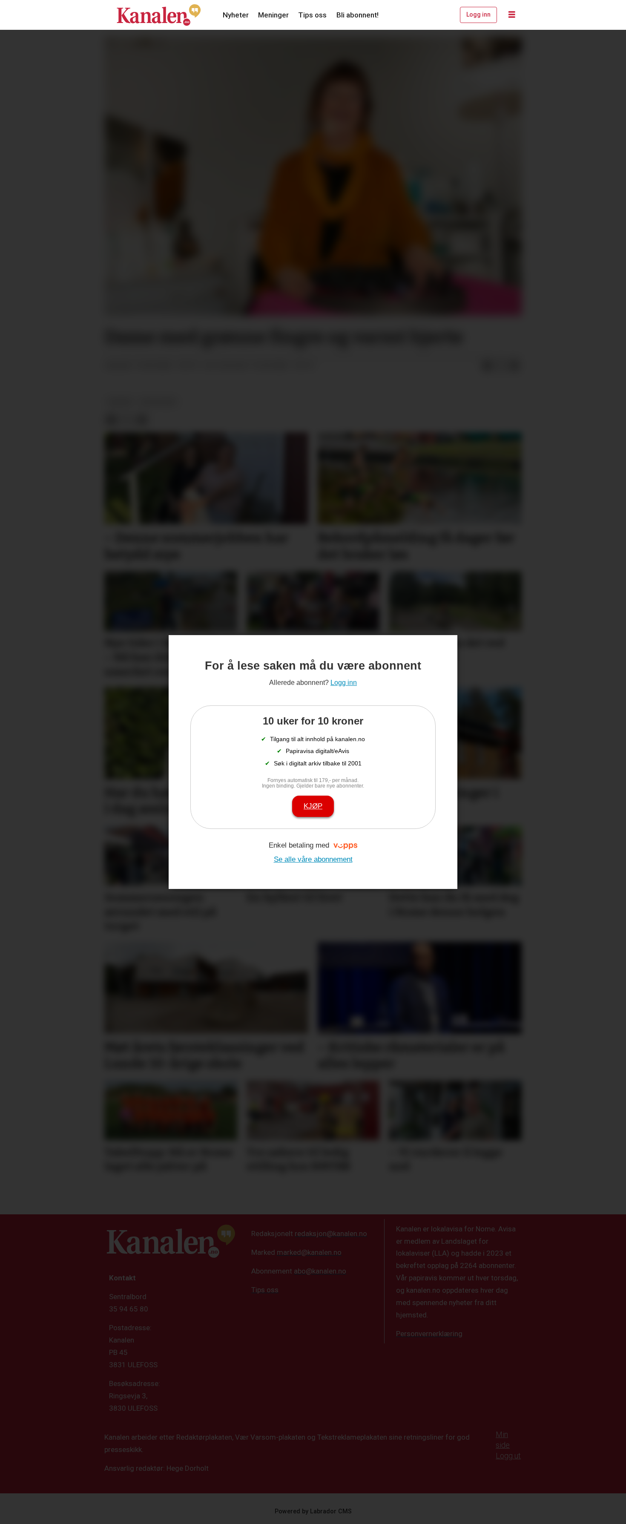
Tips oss (312, 15)
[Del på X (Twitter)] (500, 365)
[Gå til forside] (158, 14)
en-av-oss (158, 401)
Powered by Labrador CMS (313, 1511)
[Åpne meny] (512, 15)
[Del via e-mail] (514, 365)
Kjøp (313, 806)
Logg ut (508, 1455)
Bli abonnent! (357, 15)
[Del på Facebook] (487, 365)
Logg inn (478, 14)
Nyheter (236, 15)
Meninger (273, 15)
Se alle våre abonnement (313, 859)
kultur (120, 401)
